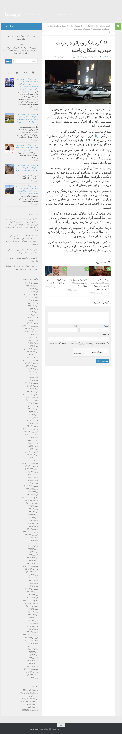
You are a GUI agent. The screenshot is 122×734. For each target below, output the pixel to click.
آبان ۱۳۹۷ (34, 549)
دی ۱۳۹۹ (35, 475)
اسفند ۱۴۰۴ (33, 297)
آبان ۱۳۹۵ (34, 618)
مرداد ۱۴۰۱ (34, 420)
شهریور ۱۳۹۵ (33, 623)
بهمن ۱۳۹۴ (34, 643)
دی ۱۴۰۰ (35, 440)
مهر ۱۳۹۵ (34, 620)
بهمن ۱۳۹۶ (34, 575)
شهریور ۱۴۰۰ (33, 452)
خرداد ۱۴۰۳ (34, 357)
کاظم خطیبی (102, 57)
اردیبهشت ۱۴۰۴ (32, 326)
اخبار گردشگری (65, 26)
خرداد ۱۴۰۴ (34, 323)
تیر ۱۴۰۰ (35, 457)
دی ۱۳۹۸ (35, 509)
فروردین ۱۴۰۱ (33, 432)
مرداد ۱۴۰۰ (34, 455)
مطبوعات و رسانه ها (82, 29)
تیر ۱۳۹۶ (35, 595)
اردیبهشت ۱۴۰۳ (32, 360)
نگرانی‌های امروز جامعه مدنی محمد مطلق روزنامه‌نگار (77, 282)
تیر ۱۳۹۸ (35, 526)
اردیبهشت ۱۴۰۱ (32, 429)
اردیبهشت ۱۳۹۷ (32, 566)
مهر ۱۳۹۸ (34, 517)
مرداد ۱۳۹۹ (34, 489)
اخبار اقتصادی (91, 26)
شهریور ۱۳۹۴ (33, 658)
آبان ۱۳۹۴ (34, 652)
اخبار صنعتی (28, 81)
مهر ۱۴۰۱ (34, 414)
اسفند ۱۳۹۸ (33, 503)
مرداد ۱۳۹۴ (34, 660)
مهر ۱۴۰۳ (34, 346)
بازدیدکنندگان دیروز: (30, 699)
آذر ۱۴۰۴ (35, 306)
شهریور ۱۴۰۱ (33, 417)
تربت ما (13, 14)
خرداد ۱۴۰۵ (34, 292)
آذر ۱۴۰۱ (35, 409)
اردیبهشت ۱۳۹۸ (32, 532)
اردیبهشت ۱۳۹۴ (32, 669)
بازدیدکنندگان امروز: (30, 693)
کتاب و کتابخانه (32, 122)
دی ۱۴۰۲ (35, 372)
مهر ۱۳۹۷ (34, 552)
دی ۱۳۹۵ (35, 612)
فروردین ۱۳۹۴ (33, 672)
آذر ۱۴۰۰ (35, 443)
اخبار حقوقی (25, 79)
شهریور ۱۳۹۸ (33, 520)
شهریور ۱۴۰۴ (33, 314)
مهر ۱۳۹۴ (34, 655)
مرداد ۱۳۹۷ (34, 557)
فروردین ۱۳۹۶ (33, 603)
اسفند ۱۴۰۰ (33, 434)
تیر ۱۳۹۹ (35, 492)
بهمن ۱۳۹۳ (34, 678)
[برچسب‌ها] (34, 72)
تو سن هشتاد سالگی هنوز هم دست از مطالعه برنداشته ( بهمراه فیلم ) (27, 155)
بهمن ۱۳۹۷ (34, 540)
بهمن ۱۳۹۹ (34, 472)
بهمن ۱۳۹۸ (34, 506)
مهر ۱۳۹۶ (34, 586)
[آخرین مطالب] (9, 72)
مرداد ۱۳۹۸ (34, 523)
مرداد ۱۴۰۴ (34, 317)
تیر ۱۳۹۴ (35, 663)
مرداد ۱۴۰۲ (34, 386)
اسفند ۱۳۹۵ (33, 606)
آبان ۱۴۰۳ (34, 343)
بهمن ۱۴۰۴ (34, 300)
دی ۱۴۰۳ (35, 337)
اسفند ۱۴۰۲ (33, 366)
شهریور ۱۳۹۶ (33, 589)
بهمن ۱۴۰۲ (34, 369)
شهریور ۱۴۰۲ (33, 383)
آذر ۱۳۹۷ (35, 546)
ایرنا (98, 136)
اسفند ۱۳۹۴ (33, 640)
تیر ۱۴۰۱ (35, 423)
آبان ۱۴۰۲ (34, 377)
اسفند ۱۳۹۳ (33, 675)
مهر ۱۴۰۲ (34, 380)
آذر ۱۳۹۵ (35, 615)
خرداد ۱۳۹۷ (34, 563)
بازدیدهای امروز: (32, 690)
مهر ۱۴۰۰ (34, 449)
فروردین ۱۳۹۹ (33, 500)
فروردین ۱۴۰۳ (33, 363)
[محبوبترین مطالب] (17, 72)
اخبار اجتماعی (104, 26)
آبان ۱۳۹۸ (34, 515)
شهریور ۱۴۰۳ (33, 349)
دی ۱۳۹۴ (35, 646)
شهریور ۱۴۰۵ (33, 283)
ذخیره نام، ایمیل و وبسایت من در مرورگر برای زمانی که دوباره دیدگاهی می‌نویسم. (78, 343)
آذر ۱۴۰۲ (35, 374)
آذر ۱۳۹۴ (35, 649)
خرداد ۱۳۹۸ (34, 529)
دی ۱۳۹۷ (35, 543)
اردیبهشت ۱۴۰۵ (32, 294)
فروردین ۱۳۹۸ (33, 535)
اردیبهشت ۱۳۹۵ (32, 635)
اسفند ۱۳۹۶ (33, 572)
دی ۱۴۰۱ (35, 406)
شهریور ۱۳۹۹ (33, 486)
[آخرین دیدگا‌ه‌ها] (25, 72)
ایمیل (106, 326)
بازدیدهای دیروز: (32, 696)
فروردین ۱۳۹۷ (33, 569)
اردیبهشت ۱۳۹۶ (32, 600)
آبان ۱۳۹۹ (34, 480)
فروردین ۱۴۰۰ (33, 466)
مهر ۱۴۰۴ (34, 312)
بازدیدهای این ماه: (31, 704)
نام (75, 326)
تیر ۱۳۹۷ (35, 560)
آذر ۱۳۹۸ (35, 512)
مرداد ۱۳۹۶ (34, 592)
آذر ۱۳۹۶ (35, 580)
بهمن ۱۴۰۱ (34, 403)
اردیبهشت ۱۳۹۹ (32, 497)
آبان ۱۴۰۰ (34, 446)
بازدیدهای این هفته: (31, 701)
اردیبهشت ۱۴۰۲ (32, 394)
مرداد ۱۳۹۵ (34, 626)
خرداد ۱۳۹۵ (34, 632)
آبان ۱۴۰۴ (34, 309)
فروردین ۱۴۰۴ (33, 329)
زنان (21, 86)
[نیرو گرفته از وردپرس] (50, 729)
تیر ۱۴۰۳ (35, 354)
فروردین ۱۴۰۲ (33, 397)
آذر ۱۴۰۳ (35, 340)
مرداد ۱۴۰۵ (34, 286)
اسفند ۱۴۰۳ (33, 332)
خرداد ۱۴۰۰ (34, 460)
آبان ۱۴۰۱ (34, 412)
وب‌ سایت (105, 334)
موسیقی (22, 89)
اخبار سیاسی (29, 168)
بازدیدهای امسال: (31, 707)
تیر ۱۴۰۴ (35, 320)
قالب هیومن (34, 729)
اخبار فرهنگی (79, 26)
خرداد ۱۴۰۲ (34, 392)
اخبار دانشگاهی (28, 117)
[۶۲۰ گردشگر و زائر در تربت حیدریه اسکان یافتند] (78, 103)
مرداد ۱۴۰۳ (34, 352)
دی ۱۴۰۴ (35, 303)
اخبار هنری (26, 86)
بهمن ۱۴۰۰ (34, 437)
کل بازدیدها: (33, 710)
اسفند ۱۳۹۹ (33, 469)
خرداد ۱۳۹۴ (34, 666)
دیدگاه (106, 310)
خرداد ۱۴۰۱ (34, 426)
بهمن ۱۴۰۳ (34, 334)
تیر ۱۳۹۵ (35, 629)
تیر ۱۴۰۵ (35, 289)
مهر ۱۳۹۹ (34, 483)
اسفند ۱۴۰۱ (33, 400)
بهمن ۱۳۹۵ (34, 609)
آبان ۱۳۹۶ (34, 583)
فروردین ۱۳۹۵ (33, 638)
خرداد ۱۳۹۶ (34, 597)
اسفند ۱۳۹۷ (33, 537)
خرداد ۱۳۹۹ (34, 495)
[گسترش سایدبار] (118, 26)
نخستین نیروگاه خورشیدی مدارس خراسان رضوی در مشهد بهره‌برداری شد (28, 198)
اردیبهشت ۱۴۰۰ (32, 463)
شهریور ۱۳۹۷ (33, 555)
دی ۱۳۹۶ (35, 577)
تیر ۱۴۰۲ (35, 389)
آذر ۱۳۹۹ (35, 477)
